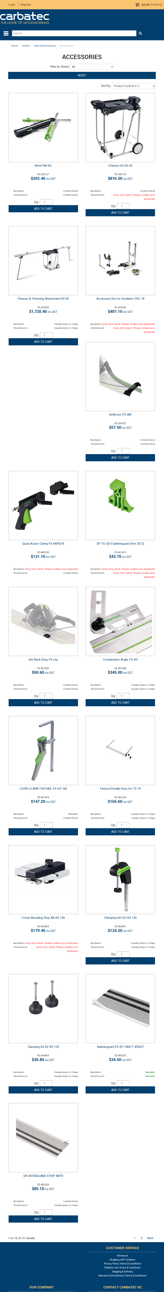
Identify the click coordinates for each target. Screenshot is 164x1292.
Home (14, 45)
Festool (26, 45)
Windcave (122, 1255)
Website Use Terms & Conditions (122, 1267)
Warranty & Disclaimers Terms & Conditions (122, 1275)
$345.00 (120, 672)
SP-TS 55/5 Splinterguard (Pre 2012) (120, 543)
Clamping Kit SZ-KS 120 (43, 1047)
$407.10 (120, 311)
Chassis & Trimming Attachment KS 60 (43, 298)
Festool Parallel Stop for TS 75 (120, 788)
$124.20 (120, 930)
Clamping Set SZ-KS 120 (120, 918)
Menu (6, 33)
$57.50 (120, 427)
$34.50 (120, 1059)
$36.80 (43, 1059)
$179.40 (43, 930)
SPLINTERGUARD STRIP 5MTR (43, 1176)
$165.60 (120, 801)
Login (11, 4)
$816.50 (120, 178)
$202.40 (43, 178)
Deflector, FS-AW (120, 414)
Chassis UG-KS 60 (120, 165)
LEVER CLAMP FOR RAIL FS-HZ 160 (43, 788)
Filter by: (55, 66)
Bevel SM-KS (43, 165)
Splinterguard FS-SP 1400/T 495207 (120, 1047)
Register (25, 4)
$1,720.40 (43, 311)
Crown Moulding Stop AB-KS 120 (43, 918)
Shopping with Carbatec (122, 1259)
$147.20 (43, 801)
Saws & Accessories (45, 45)
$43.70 (120, 556)
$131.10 (43, 556)
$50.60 (43, 672)
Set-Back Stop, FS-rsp (43, 659)
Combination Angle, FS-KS (120, 659)
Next (150, 1238)
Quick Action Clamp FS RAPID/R (43, 543)
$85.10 (43, 1188)
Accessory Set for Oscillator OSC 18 (120, 298)
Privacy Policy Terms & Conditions (122, 1263)
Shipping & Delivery (122, 1271)
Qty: (36, 202)
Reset (82, 75)
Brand (65, 66)
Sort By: (106, 85)
